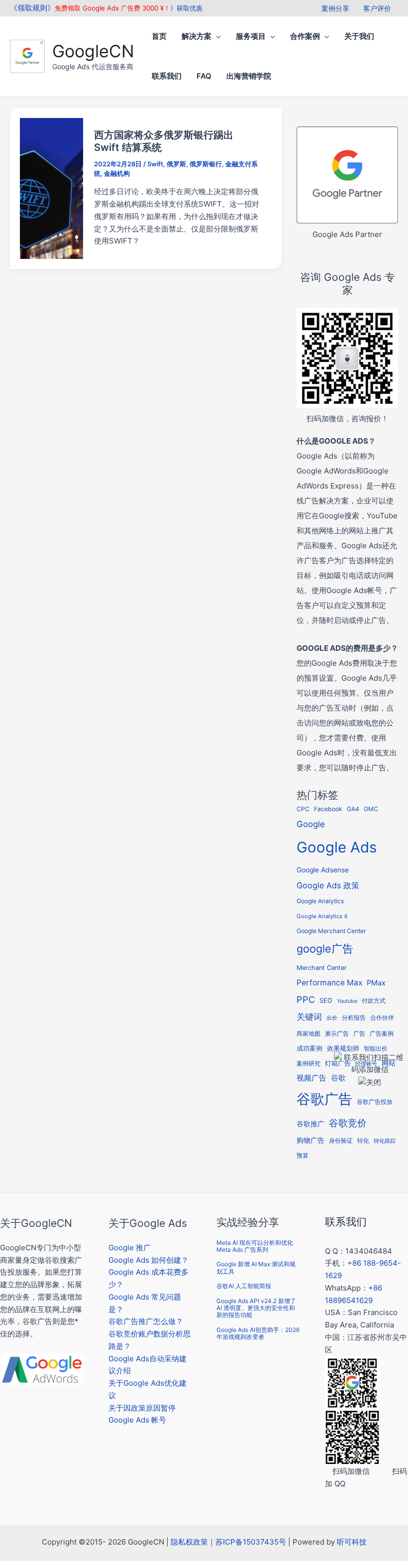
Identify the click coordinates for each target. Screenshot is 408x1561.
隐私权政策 (189, 1542)
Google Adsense (323, 870)
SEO (325, 1000)
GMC (371, 809)
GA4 (353, 809)
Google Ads (337, 847)
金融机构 (117, 173)
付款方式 (374, 1000)
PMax (376, 982)
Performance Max (329, 982)
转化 (363, 1140)
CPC (303, 809)
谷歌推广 (310, 1123)
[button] (216, 36)
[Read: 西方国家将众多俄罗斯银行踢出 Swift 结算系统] (51, 187)
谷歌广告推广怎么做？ (145, 1321)
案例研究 (308, 1063)
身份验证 (341, 1140)
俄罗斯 (176, 164)
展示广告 (337, 1033)
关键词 (309, 1016)
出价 (331, 1018)
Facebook (328, 809)
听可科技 (352, 1542)
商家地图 (308, 1033)
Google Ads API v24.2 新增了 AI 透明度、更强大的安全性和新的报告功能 (256, 1308)
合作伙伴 (382, 1017)
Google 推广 (129, 1247)
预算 (302, 1155)
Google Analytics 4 (322, 916)
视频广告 (311, 1078)
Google (311, 824)
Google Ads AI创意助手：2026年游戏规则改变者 (258, 1333)
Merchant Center (322, 967)
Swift (155, 164)
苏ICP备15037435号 (250, 1542)
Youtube (347, 1001)
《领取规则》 (32, 7)
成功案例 (309, 1048)
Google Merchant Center (331, 931)
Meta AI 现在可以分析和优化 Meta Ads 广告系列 (254, 1246)
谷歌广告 (324, 1098)
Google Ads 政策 (328, 885)
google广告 (325, 948)
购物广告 (310, 1140)
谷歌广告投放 (375, 1101)
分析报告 (354, 1017)
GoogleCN (93, 51)
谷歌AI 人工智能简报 (243, 1286)
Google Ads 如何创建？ (148, 1260)
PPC (306, 999)
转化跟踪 (385, 1141)
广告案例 (382, 1033)
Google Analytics (320, 901)
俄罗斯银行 (206, 164)
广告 (359, 1033)
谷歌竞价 (348, 1123)
